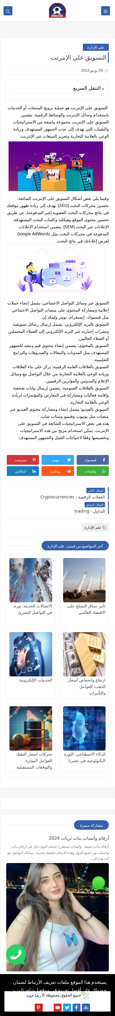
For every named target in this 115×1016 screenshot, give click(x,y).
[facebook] (76, 1008)
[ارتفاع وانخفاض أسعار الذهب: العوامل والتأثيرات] (84, 654)
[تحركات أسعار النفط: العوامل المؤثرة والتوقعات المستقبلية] (30, 728)
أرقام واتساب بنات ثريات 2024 (79, 838)
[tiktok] (48, 1008)
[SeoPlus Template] (85, 995)
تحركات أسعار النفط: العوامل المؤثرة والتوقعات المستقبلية (34, 760)
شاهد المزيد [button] (23, 990)
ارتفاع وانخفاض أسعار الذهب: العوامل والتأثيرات (87, 686)
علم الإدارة (95, 47)
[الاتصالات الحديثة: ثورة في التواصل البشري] (30, 580)
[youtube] (58, 1008)
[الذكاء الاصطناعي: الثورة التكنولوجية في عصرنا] (84, 728)
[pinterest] (39, 1008)
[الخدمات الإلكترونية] (30, 654)
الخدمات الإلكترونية (35, 680)
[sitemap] (86, 1008)
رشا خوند (33, 995)
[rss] (29, 1008)
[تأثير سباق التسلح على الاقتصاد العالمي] (84, 580)
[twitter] (67, 1008)
